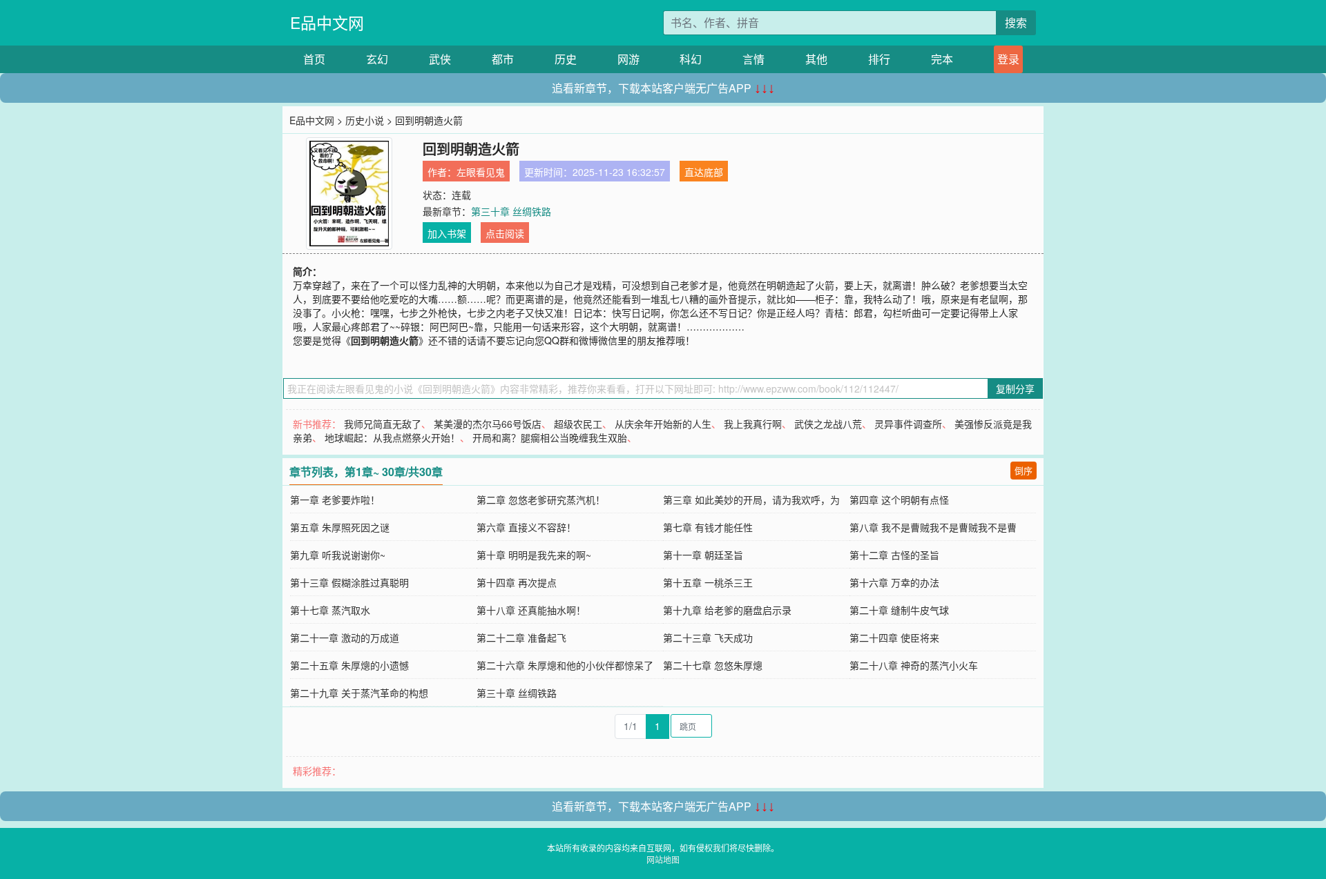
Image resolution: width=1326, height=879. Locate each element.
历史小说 (364, 120)
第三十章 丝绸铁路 (511, 211)
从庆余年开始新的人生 (663, 424)
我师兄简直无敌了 (382, 424)
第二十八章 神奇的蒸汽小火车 (913, 665)
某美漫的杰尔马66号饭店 (487, 424)
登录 (1008, 59)
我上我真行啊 (753, 424)
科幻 (691, 59)
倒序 (1023, 470)
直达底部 (703, 172)
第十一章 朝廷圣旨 (703, 555)
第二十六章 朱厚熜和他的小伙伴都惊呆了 (565, 665)
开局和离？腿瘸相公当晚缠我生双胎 (549, 437)
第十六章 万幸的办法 (894, 582)
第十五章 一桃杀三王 (708, 582)
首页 (314, 59)
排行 (879, 59)
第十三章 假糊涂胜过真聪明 (349, 582)
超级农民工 (578, 424)
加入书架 (446, 233)
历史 (566, 59)
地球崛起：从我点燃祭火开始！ (392, 437)
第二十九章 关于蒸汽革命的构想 (359, 693)
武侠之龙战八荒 (828, 424)
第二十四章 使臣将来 (894, 637)
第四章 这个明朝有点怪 (899, 499)
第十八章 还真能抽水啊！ (531, 610)
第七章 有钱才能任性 (708, 527)
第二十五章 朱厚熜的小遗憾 (349, 665)
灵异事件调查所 (908, 424)
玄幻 (377, 59)
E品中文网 (327, 22)
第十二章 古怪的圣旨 (894, 555)
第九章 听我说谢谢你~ (337, 555)
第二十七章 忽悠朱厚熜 (712, 665)
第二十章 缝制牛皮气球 (899, 610)
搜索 (1016, 22)
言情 (753, 59)
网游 (628, 59)
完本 (942, 59)
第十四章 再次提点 (517, 582)
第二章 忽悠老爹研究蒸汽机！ (541, 499)
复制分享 (1015, 388)
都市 (503, 59)
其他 (816, 59)
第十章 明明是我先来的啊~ (534, 555)
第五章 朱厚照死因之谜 (340, 527)
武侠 (440, 59)
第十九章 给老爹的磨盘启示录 (727, 610)
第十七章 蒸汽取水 (330, 610)
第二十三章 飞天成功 (708, 637)
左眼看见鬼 (481, 172)
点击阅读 (505, 233)
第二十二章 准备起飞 (521, 637)
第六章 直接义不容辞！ (526, 527)
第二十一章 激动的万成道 (344, 637)
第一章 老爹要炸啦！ (335, 499)
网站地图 (663, 859)
